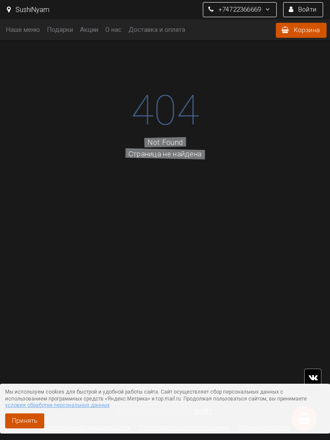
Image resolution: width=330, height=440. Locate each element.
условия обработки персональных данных (57, 405)
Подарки (60, 30)
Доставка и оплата (156, 30)
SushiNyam (31, 10)
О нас (113, 30)
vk (312, 377)
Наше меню (23, 30)
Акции (89, 30)
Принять (24, 421)
